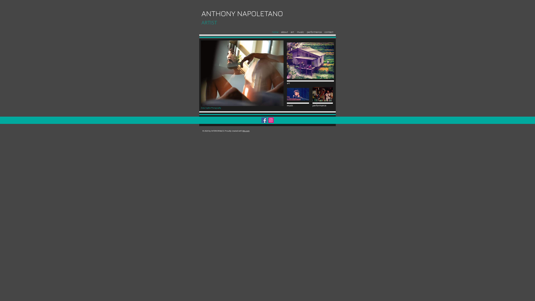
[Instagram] (271, 120)
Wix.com (246, 131)
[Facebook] (264, 120)
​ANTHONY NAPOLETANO (242, 13)
